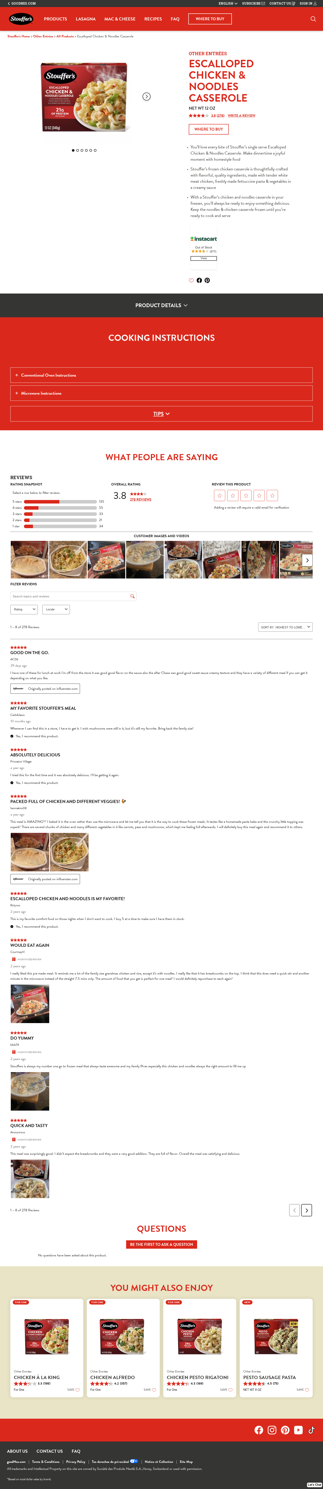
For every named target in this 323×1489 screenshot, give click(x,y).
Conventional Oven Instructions (48, 375)
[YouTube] (300, 1430)
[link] (204, 258)
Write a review (241, 115)
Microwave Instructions (41, 393)
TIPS (158, 414)
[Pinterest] (287, 1430)
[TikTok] (311, 1430)
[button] (147, 96)
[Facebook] (261, 1430)
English (226, 3)
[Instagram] (274, 1430)
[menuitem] (55, 18)
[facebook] (201, 280)
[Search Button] (313, 19)
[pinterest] (208, 280)
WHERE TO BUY (210, 19)
